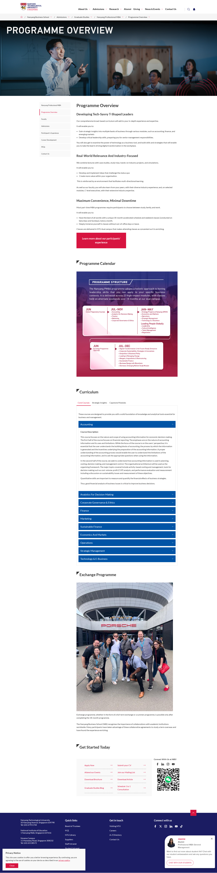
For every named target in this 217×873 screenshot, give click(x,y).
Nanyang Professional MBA (109, 17)
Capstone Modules (118, 402)
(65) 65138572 (30, 843)
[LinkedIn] (162, 764)
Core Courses (84, 402)
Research (114, 9)
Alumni (127, 9)
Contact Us (170, 9)
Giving (136, 9)
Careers (113, 830)
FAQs (43, 147)
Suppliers (69, 839)
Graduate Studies (81, 17)
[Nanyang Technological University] (49, 7)
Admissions (98, 9)
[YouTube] (173, 764)
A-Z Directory (116, 835)
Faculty (44, 119)
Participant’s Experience (50, 133)
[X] (160, 826)
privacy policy (64, 860)
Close (12, 865)
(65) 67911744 (30, 825)
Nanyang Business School (38, 17)
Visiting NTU (115, 826)
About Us (83, 9)
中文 (67, 830)
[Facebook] (157, 764)
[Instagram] (168, 764)
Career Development (49, 140)
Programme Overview (137, 17)
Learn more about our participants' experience (101, 240)
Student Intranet (72, 848)
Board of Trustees (72, 826)
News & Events (152, 9)
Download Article (125, 779)
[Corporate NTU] (22, 17)
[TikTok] (181, 826)
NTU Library (70, 835)
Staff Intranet (71, 844)
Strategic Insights (99, 402)
